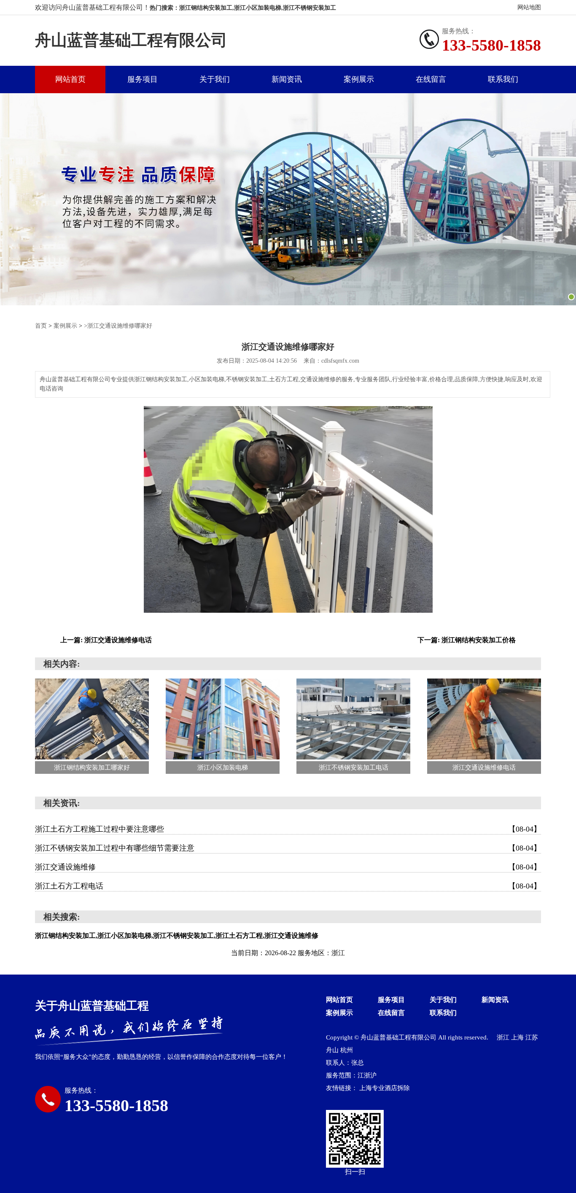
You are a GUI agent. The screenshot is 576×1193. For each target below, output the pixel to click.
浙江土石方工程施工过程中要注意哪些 (288, 829)
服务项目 (142, 79)
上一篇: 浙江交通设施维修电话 (106, 640)
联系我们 (503, 79)
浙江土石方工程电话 (288, 886)
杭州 (346, 1050)
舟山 (332, 1050)
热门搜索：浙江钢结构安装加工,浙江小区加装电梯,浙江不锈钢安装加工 (243, 8)
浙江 (503, 1037)
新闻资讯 (287, 79)
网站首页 (70, 79)
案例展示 (359, 79)
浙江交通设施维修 (288, 867)
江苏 (531, 1037)
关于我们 (214, 79)
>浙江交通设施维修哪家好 (118, 326)
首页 (41, 326)
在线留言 (431, 79)
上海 (517, 1037)
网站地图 (529, 7)
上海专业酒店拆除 (384, 1088)
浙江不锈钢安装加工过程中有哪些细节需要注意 (288, 848)
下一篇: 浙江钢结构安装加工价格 (466, 640)
